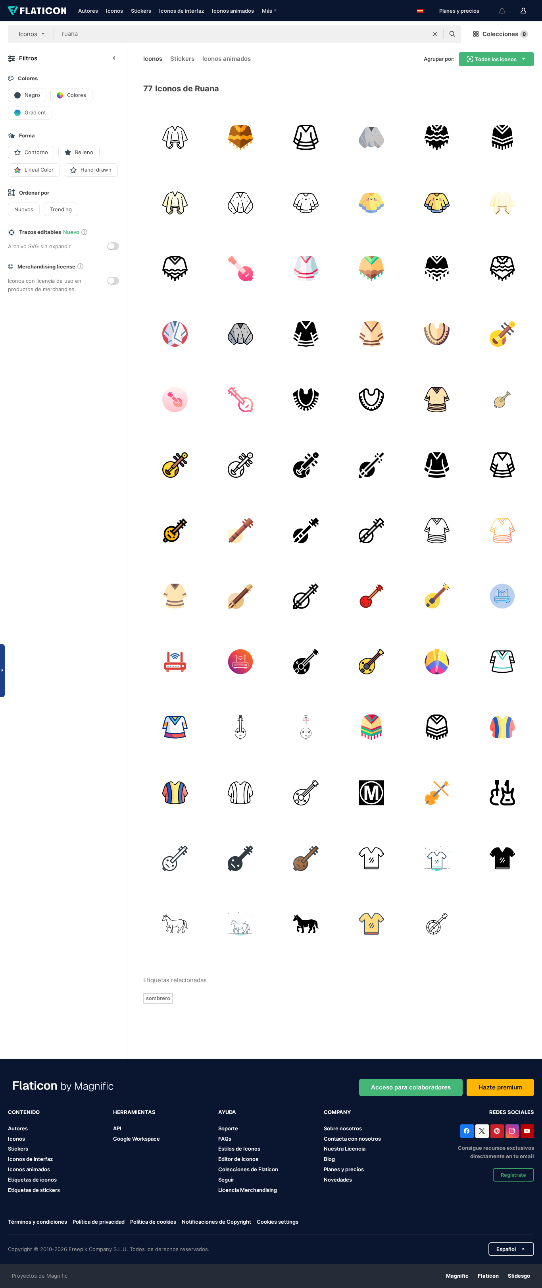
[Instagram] (512, 1131)
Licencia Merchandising (247, 1190)
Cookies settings (277, 1222)
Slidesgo (519, 1276)
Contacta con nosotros (352, 1138)
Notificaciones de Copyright (216, 1221)
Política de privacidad (99, 1221)
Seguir (226, 1179)
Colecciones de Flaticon (248, 1169)
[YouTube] (527, 1131)
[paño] (371, 858)
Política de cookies (153, 1221)
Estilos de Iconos (239, 1148)
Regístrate (513, 1175)
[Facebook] (467, 1131)
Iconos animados (233, 11)
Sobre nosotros (343, 1128)
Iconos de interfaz (181, 11)
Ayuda (227, 1112)
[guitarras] (502, 792)
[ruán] (502, 334)
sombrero (158, 998)
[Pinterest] (497, 1131)
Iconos (114, 11)
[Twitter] (482, 1131)
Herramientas (134, 1112)
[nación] (175, 858)
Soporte (228, 1128)
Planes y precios (459, 11)
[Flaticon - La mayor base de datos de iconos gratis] (37, 10)
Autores (88, 11)
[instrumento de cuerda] (437, 923)
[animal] (240, 923)
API (117, 1128)
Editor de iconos (238, 1159)
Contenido (24, 1112)
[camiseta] (437, 858)
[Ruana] (306, 334)
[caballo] (175, 923)
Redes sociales (511, 1112)
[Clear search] (435, 34)
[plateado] (371, 923)
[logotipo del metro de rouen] (371, 792)
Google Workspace (136, 1138)
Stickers (141, 11)
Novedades (338, 1179)
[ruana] (175, 137)
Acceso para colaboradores (411, 1087)
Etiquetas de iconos (32, 1179)
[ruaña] (437, 661)
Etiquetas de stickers (34, 1190)
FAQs (224, 1138)
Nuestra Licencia (344, 1148)
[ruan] (240, 268)
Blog (329, 1159)
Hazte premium (500, 1087)
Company (337, 1112)
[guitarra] (437, 792)
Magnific (457, 1276)
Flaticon (488, 1276)
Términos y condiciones (37, 1221)
